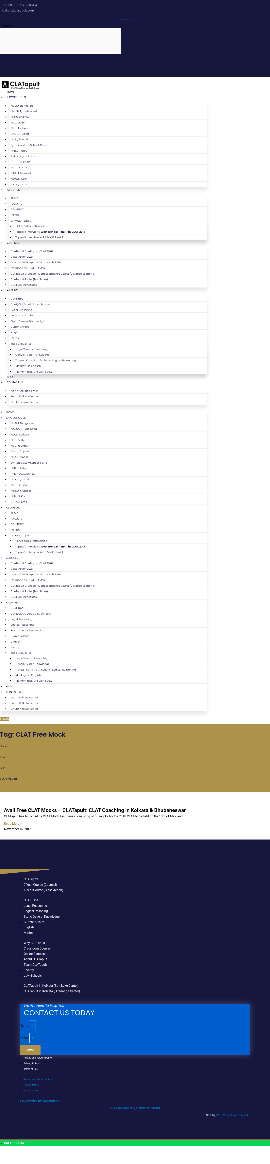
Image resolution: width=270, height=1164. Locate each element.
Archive (12, 290)
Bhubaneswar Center (24, 402)
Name (24, 1025)
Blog (10, 377)
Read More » (13, 823)
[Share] (32, 1154)
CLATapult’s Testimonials (31, 226)
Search (8, 26)
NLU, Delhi (18, 122)
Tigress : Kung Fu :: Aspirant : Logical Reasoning (45, 360)
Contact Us (15, 382)
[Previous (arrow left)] (6, 1161)
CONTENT (17, 209)
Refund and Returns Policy (38, 1057)
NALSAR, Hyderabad (24, 111)
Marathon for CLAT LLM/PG (28, 267)
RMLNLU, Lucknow (23, 156)
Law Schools (16, 97)
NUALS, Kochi (19, 178)
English (16, 332)
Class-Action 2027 (22, 256)
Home (11, 91)
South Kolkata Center (24, 396)
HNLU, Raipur (19, 150)
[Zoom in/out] (6, 1154)
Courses (13, 242)
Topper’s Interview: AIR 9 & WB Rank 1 (39, 237)
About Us (13, 189)
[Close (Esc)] (44, 1154)
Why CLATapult (21, 220)
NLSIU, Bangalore (22, 105)
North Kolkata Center (24, 390)
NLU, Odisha (19, 167)
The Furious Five (21, 343)
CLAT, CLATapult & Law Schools (31, 304)
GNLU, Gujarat (20, 133)
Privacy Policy (31, 1063)
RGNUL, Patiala (20, 161)
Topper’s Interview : (50, 231)
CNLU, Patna (19, 184)
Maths (15, 338)
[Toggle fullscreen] (19, 1154)
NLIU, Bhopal (19, 139)
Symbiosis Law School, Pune (29, 145)
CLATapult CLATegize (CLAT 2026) (32, 251)
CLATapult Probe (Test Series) (29, 279)
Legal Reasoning (21, 309)
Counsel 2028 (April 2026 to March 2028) (36, 262)
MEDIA (15, 215)
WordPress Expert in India (233, 1115)
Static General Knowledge (27, 321)
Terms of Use (31, 1069)
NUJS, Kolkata (20, 117)
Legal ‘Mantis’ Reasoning (31, 349)
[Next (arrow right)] (19, 1161)
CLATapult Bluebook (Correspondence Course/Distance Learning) (53, 273)
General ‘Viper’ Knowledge (32, 354)
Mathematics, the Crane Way (33, 371)
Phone (24, 1038)
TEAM (14, 198)
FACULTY (16, 203)
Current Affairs (20, 326)
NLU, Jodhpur (20, 128)
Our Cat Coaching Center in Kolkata (135, 1108)
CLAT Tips (17, 298)
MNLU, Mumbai (21, 173)
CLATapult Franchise (124, 19)
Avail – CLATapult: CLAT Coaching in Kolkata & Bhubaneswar (95, 810)
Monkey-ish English (28, 365)
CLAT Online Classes (24, 284)
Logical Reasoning (23, 315)
